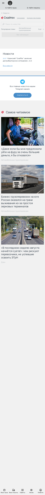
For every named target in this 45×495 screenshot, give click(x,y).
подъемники (21, 18)
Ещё (39, 29)
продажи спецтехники (34, 18)
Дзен (3, 262)
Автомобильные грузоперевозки (25, 29)
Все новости (7, 66)
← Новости (5, 13)
